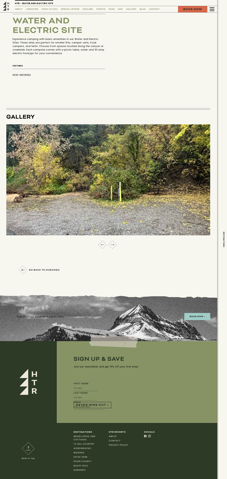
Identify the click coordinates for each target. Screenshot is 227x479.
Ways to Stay (50, 9)
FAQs (111, 9)
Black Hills (81, 465)
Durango (80, 470)
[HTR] (6, 6)
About (19, 9)
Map (120, 9)
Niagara (79, 452)
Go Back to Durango (44, 270)
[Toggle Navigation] (212, 9)
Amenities (32, 9)
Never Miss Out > (92, 405)
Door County (82, 461)
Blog (143, 9)
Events (100, 9)
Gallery (131, 9)
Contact (154, 9)
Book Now (192, 9)
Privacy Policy (118, 445)
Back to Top (28, 458)
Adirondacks (82, 448)
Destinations (224, 239)
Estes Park (81, 456)
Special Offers (70, 9)
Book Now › (197, 316)
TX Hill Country (84, 443)
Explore (88, 9)
